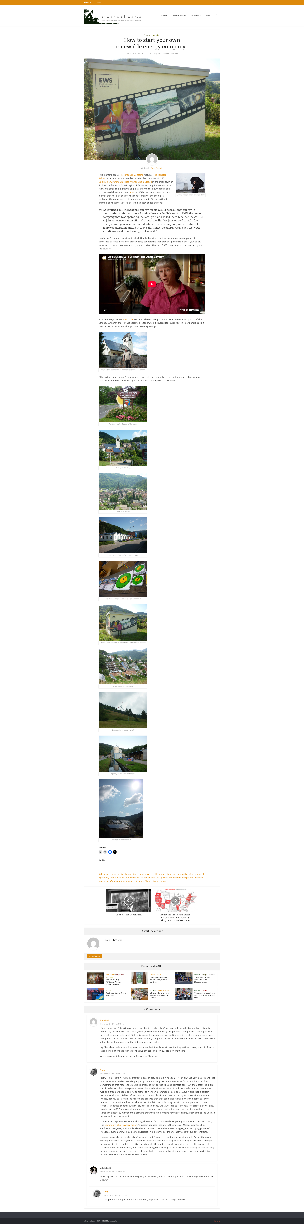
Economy (161, 874)
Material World (179, 15)
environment (197, 874)
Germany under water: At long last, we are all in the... (160, 979)
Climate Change (155, 974)
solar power (129, 881)
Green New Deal (163, 990)
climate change (123, 874)
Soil (107, 977)
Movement (194, 15)
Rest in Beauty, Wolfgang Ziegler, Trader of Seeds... (113, 982)
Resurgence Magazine (132, 174)
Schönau (115, 881)
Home (86, 2)
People (164, 15)
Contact (98, 2)
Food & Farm (110, 974)
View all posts (94, 956)
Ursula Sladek (145, 881)
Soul (111, 977)
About (92, 2)
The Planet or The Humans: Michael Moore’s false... (202, 979)
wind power (160, 881)
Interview (156, 35)
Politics (204, 990)
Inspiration (120, 974)
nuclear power (160, 877)
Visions (207, 15)
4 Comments (148, 53)
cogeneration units (144, 874)
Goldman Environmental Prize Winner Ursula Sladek (125, 181)
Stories (108, 990)
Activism (197, 974)
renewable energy (179, 877)
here (131, 192)
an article (128, 319)
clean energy (106, 874)
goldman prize (119, 877)
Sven (102, 1070)
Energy (147, 35)
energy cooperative (178, 874)
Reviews (212, 974)
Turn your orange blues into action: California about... (204, 995)
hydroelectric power (139, 877)
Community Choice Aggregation (120, 1124)
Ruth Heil (104, 1020)
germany (104, 877)
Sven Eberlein (162, 53)
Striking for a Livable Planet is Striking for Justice (159, 995)
